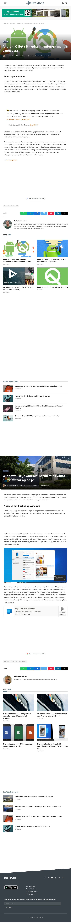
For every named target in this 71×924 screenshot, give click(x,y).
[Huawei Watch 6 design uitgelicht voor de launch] (8, 398)
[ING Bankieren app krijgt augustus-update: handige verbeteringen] (8, 388)
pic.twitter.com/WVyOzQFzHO (18, 119)
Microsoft (14, 661)
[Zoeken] (66, 3)
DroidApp (5, 23)
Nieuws (12, 23)
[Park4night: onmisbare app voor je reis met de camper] (8, 798)
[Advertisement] (35, 100)
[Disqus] (35, 322)
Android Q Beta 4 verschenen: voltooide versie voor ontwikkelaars (17, 260)
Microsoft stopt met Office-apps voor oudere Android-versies (18, 745)
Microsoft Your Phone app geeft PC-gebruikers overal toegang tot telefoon (17, 716)
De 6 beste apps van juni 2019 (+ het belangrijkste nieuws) (17, 288)
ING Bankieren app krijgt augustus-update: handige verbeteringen (38, 386)
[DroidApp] (35, 3)
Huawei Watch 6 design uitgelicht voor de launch (32, 396)
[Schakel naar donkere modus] (63, 3)
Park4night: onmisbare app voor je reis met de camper (34, 796)
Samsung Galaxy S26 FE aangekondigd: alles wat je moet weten (37, 416)
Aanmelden (8, 907)
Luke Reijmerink (13, 56)
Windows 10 (23, 661)
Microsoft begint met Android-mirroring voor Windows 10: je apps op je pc (52, 746)
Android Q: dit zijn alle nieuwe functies (52, 287)
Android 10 (14, 206)
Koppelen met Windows (25, 609)
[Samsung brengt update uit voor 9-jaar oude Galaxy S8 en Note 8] (8, 808)
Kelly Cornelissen (13, 485)
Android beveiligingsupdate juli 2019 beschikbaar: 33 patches (51, 260)
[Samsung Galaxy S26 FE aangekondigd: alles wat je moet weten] (8, 418)
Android (6, 206)
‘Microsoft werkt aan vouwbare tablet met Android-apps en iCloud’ (52, 715)
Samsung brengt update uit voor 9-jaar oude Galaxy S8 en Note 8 (38, 806)
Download (63, 612)
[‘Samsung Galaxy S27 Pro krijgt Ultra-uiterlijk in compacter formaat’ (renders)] (8, 408)
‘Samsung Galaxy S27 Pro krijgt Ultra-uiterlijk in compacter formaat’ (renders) (39, 407)
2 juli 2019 (34, 125)
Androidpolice (12, 160)
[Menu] (5, 3)
